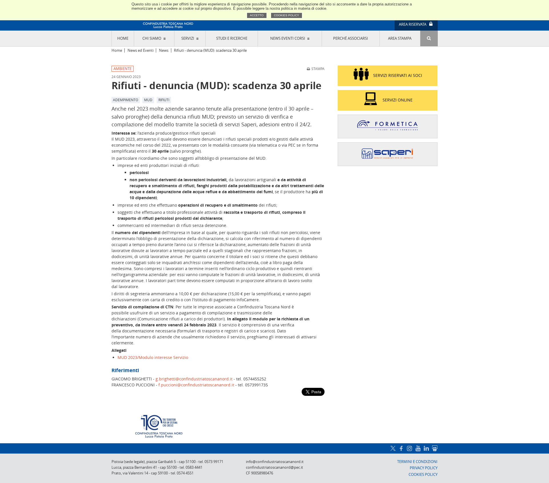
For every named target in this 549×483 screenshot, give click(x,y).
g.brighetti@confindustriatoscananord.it (194, 379)
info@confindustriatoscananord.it (275, 461)
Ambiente (123, 68)
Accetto (257, 15)
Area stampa (399, 38)
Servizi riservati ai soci (397, 75)
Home (122, 38)
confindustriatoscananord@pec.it (274, 467)
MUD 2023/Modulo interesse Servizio (153, 357)
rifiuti (163, 99)
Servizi (187, 38)
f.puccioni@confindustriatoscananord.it (196, 385)
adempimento (125, 99)
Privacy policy (423, 468)
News (163, 50)
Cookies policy (286, 15)
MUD (148, 99)
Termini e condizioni (417, 461)
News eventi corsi (287, 38)
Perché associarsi (350, 38)
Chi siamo (151, 38)
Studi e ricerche (231, 38)
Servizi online (398, 100)
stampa (318, 68)
